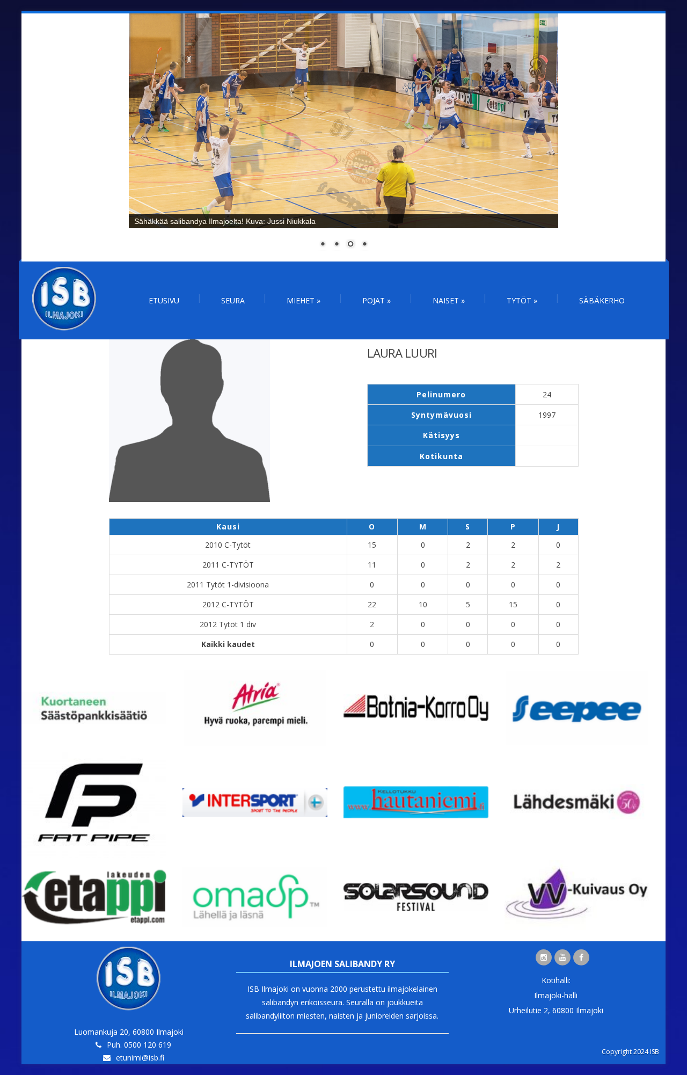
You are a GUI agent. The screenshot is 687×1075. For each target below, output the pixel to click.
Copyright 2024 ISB (630, 1051)
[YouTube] (562, 957)
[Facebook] (581, 957)
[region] (343, 137)
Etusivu (164, 300)
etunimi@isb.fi (140, 1057)
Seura (233, 300)
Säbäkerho (602, 300)
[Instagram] (544, 957)
